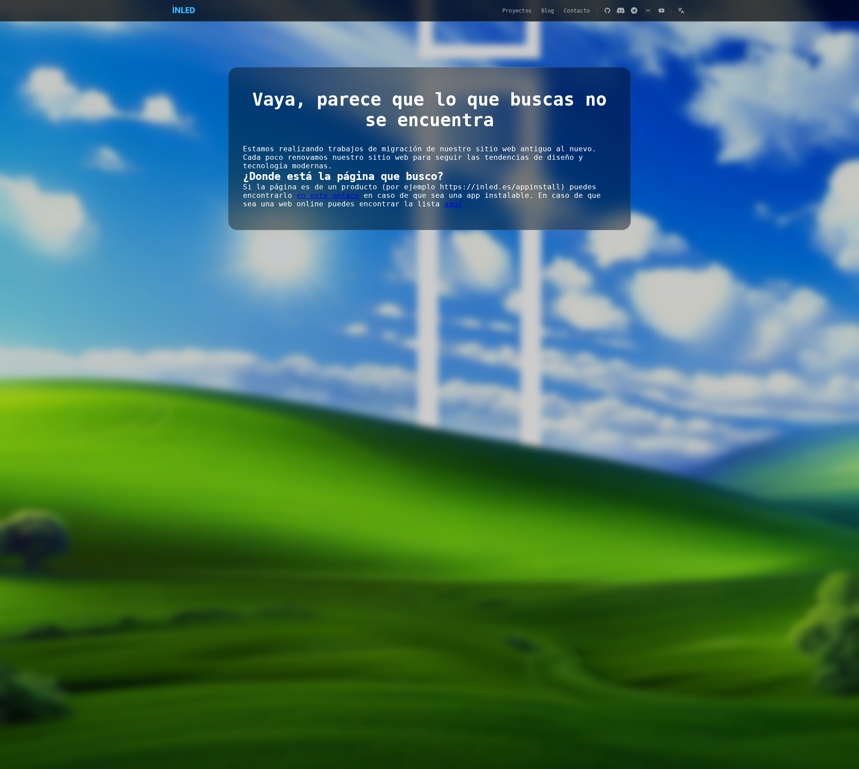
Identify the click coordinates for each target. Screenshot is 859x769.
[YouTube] (661, 10)
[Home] (184, 10)
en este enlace (328, 195)
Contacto (577, 11)
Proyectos (517, 11)
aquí (453, 204)
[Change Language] (681, 10)
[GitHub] (607, 10)
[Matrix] (648, 10)
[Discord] (620, 10)
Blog (547, 11)
